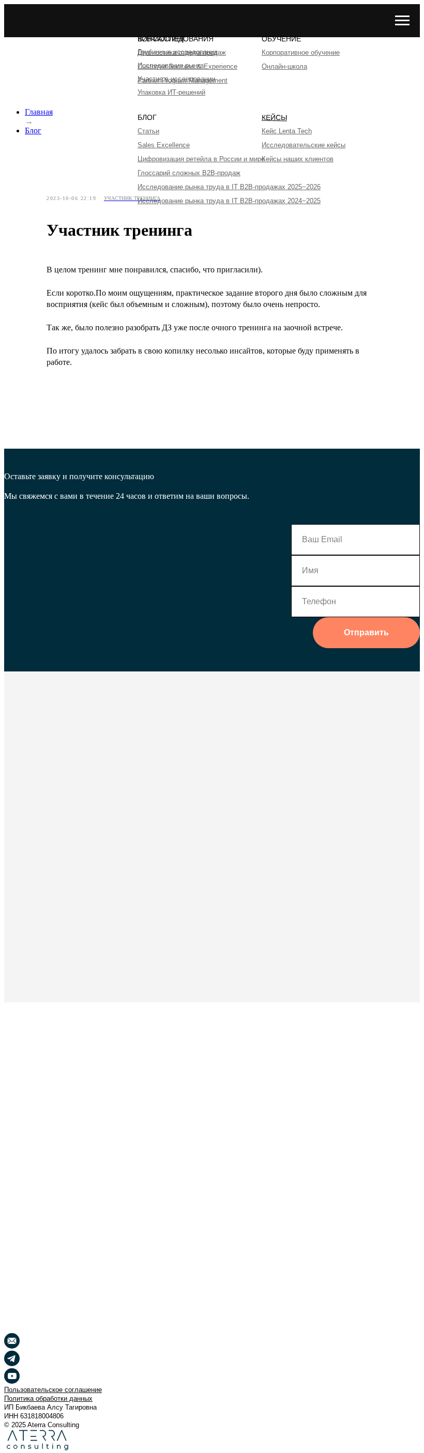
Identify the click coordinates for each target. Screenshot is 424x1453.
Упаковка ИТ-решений (171, 92)
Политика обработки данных (48, 1398)
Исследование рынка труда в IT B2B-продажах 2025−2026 (229, 187)
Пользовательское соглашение (53, 1390)
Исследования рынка (171, 65)
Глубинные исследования (178, 52)
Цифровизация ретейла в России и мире (201, 159)
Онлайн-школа (284, 66)
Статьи (148, 131)
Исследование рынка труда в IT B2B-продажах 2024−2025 (229, 201)
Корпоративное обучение (301, 52)
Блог (33, 130)
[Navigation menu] (402, 21)
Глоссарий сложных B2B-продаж (189, 173)
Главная (39, 112)
